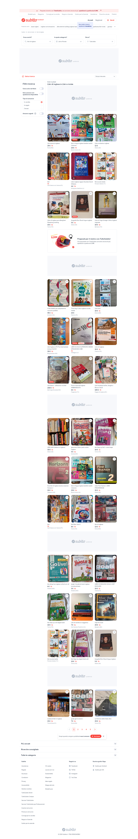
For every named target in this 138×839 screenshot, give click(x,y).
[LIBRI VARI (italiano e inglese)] (58, 436)
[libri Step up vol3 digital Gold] (58, 610)
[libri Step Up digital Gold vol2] (82, 647)
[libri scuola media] (106, 170)
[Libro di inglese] (106, 336)
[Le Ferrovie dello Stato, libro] (106, 706)
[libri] (58, 170)
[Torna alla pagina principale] (33, 20)
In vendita (27, 102)
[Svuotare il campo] (50, 41)
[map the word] (106, 610)
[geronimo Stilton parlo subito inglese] (82, 436)
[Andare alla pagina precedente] (69, 729)
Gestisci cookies (27, 789)
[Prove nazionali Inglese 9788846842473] (82, 374)
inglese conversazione (48, 26)
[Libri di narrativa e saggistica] (82, 610)
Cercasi (26, 108)
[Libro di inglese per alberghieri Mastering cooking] (58, 209)
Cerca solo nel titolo (29, 89)
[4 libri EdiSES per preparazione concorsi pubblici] (58, 297)
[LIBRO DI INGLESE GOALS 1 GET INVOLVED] (106, 573)
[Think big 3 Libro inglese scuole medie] (82, 297)
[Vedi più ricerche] (114, 26)
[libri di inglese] (106, 512)
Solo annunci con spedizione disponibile (30, 93)
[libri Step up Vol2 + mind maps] (106, 436)
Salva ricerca (30, 76)
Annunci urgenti (28, 113)
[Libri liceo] (106, 297)
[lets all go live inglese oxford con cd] (58, 573)
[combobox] (37, 41)
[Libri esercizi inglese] (58, 132)
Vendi (112, 20)
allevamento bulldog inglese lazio (67, 26)
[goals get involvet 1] (82, 706)
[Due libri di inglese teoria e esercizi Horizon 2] (58, 474)
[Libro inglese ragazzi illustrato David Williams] (82, 170)
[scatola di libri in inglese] (58, 706)
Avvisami (97, 736)
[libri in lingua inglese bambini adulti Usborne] (82, 132)
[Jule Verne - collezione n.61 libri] (58, 374)
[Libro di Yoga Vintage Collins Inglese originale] (106, 209)
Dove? (87, 37)
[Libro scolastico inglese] (106, 132)
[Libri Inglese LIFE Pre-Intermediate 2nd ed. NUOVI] (58, 336)
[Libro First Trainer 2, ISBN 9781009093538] (106, 474)
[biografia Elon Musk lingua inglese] (82, 209)
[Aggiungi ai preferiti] (67, 116)
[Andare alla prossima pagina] (95, 729)
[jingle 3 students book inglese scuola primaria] (82, 573)
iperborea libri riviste (99, 26)
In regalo (26, 105)
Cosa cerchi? (27, 37)
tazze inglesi (35, 26)
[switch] (42, 88)
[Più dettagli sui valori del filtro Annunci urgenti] (35, 113)
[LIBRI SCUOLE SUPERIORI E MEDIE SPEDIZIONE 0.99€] (82, 336)
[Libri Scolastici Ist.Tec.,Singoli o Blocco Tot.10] (106, 374)
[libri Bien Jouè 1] (82, 512)
